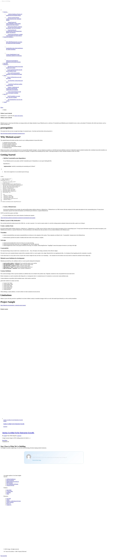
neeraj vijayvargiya (18, 115)
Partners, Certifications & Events (12, 88)
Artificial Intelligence (14, 15)
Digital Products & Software (13, 23)
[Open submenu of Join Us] (7, 94)
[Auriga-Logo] (10, 8)
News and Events (14, 73)
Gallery (5, 421)
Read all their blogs (37, 460)
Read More (4, 440)
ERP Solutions (14, 27)
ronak (5, 435)
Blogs (14, 67)
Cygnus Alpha (14, 55)
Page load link (4, 555)
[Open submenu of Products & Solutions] (13, 37)
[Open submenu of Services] (7, 12)
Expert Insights (14, 70)
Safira (13, 61)
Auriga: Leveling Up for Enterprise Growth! (13, 420)
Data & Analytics (13, 19)
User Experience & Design (14, 31)
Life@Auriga (13, 97)
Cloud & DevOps (14, 35)
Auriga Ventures (13, 92)
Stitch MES (14, 42)
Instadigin (14, 49)
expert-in (5, 426)
